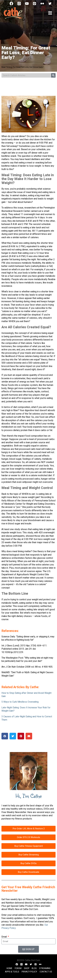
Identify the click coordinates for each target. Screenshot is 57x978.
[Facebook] (11, 3)
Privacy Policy (29, 971)
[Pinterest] (34, 3)
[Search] (53, 75)
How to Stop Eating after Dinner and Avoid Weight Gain (26, 694)
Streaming (44, 968)
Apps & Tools (12, 971)
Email (4, 936)
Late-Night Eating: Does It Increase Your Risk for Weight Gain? (25, 709)
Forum (18, 968)
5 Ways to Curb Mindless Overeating (20, 702)
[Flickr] (42, 3)
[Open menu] (50, 13)
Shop (26, 968)
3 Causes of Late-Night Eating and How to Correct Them (26, 718)
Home (9, 968)
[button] (4, 736)
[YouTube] (26, 3)
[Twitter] (49, 3)
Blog (34, 968)
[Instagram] (19, 3)
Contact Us (46, 971)
